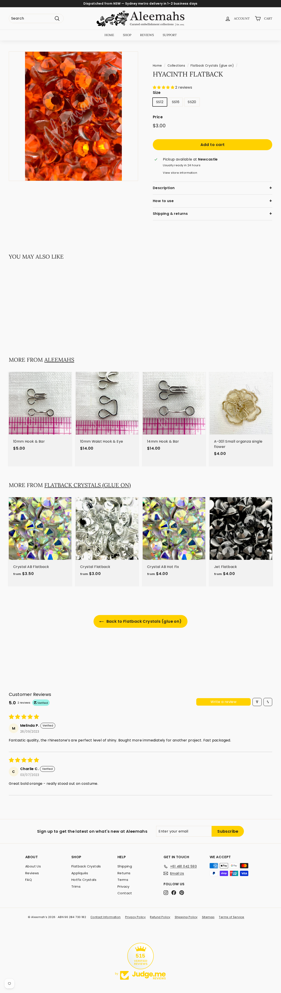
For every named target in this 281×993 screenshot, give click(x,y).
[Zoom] (73, 116)
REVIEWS (147, 35)
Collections (176, 66)
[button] (164, 87)
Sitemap (208, 917)
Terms (122, 879)
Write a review (224, 701)
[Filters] (257, 702)
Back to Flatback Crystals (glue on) (143, 621)
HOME (109, 35)
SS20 (192, 101)
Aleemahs (59, 359)
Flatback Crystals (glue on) (212, 66)
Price (158, 117)
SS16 (176, 101)
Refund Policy (160, 917)
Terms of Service (231, 917)
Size (157, 92)
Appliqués (79, 873)
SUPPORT (170, 35)
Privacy (123, 886)
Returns (124, 873)
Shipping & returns (170, 213)
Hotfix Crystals (83, 879)
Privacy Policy (135, 917)
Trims (76, 886)
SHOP (127, 35)
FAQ (28, 879)
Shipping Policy (186, 917)
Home (157, 66)
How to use (163, 200)
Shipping (124, 866)
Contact (124, 893)
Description (164, 187)
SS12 (160, 101)
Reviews (32, 873)
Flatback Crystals (86, 866)
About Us (33, 866)
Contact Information (105, 917)
